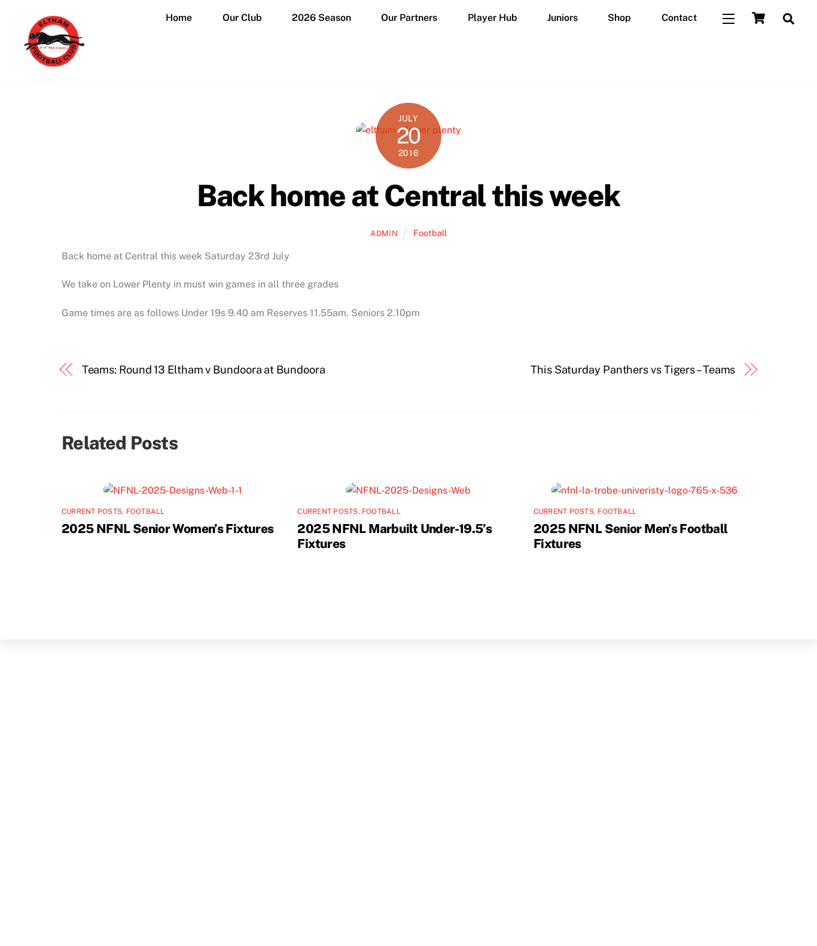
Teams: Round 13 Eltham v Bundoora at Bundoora (203, 369)
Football (430, 233)
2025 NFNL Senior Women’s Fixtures (167, 528)
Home (179, 17)
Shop (619, 17)
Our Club (242, 17)
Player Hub (492, 17)
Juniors (562, 17)
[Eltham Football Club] (53, 67)
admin (384, 233)
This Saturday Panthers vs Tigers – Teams (633, 369)
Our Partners (409, 17)
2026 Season (321, 17)
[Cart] (758, 18)
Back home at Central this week (408, 195)
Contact (679, 17)
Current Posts (92, 511)
